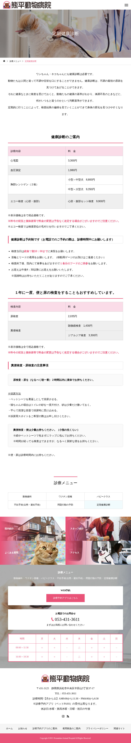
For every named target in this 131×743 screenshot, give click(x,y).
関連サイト (119, 728)
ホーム (9, 728)
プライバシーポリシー (97, 728)
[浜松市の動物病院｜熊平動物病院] (27, 5)
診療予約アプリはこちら (65, 598)
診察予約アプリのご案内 (45, 728)
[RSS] (67, 716)
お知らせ (22, 728)
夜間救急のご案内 (72, 728)
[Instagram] (63, 716)
